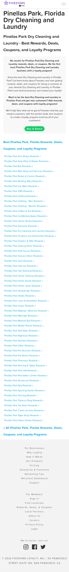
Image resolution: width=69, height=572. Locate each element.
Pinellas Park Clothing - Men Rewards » (24, 201)
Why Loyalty (34, 452)
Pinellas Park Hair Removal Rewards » (23, 270)
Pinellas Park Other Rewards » (19, 345)
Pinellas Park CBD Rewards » (19, 191)
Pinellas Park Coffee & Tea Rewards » (23, 211)
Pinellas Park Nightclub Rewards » (21, 335)
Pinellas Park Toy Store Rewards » (21, 405)
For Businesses (34, 448)
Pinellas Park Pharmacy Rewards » (21, 360)
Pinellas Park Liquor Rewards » (20, 305)
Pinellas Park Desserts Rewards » (21, 226)
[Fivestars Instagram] (26, 546)
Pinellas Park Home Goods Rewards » (23, 280)
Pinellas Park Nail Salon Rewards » (22, 330)
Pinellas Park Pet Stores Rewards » (22, 355)
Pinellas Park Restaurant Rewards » (22, 380)
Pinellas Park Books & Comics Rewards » (25, 176)
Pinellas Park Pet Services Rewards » (23, 350)
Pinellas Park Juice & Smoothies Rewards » (26, 300)
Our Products (34, 461)
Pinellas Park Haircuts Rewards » (21, 265)
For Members (34, 494)
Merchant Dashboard (34, 478)
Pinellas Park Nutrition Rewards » (21, 340)
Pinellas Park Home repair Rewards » (23, 285)
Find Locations (34, 503)
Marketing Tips (34, 474)
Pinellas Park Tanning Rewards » (20, 395)
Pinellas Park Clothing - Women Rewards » (26, 206)
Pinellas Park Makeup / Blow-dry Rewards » (26, 310)
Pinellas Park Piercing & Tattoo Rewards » (25, 365)
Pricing (34, 465)
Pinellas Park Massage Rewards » (21, 315)
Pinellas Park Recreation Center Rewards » (26, 375)
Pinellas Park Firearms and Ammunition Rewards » (30, 236)
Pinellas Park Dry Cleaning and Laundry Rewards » (30, 231)
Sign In (34, 498)
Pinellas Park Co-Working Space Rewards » (26, 216)
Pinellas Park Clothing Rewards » (21, 196)
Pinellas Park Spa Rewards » (18, 385)
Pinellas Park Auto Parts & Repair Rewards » (27, 161)
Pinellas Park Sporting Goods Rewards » (25, 390)
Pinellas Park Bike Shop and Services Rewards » (29, 171)
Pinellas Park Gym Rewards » (19, 260)
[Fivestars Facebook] (35, 546)
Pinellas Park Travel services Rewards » (24, 410)
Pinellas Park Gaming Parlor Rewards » (24, 246)
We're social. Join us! (34, 540)
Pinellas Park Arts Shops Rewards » (22, 156)
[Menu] (64, 3)
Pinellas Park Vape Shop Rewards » (22, 415)
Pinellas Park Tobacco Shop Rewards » (24, 400)
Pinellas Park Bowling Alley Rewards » (23, 181)
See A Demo (34, 128)
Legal (34, 528)
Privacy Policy (34, 524)
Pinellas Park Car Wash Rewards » (21, 186)
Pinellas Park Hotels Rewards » (20, 295)
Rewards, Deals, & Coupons (34, 507)
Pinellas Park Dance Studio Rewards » (23, 221)
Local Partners (34, 511)
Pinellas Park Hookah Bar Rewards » (23, 290)
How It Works (34, 456)
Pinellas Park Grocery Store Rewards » (24, 256)
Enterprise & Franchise (34, 469)
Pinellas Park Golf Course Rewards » (23, 251)
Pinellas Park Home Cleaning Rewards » (24, 275)
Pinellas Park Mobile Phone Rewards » (24, 325)
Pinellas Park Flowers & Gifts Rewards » (24, 241)
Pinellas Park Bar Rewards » (18, 166)
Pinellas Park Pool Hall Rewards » (21, 370)
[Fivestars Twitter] (43, 546)
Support (34, 482)
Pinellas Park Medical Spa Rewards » (23, 320)
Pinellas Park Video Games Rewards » (23, 420)
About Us (34, 516)
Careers (34, 520)
